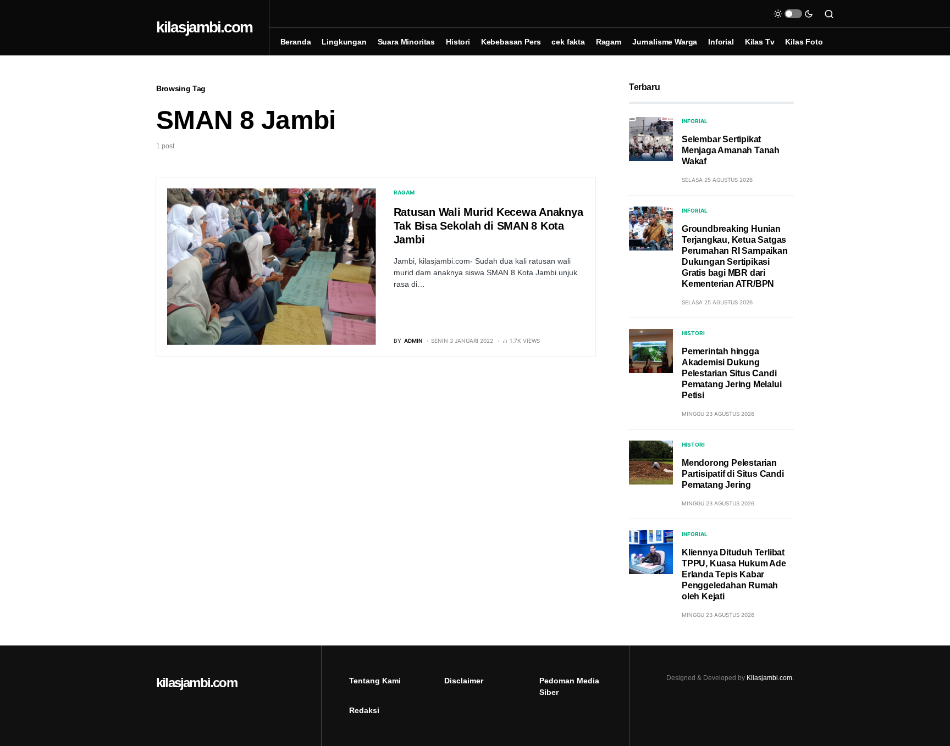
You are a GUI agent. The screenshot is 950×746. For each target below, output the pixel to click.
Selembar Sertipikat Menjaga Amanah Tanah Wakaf (731, 150)
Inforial (695, 121)
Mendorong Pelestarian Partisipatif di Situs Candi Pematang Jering (733, 473)
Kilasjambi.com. (770, 678)
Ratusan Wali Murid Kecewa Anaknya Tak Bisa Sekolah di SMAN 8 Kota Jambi (488, 226)
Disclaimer (463, 680)
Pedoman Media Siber (569, 686)
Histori (693, 333)
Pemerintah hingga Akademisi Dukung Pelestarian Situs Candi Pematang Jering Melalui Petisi (731, 373)
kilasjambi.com (204, 27)
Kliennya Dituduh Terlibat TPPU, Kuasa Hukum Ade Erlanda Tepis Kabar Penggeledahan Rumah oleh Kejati (734, 574)
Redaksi (364, 710)
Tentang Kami (375, 680)
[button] (793, 14)
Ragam (404, 192)
